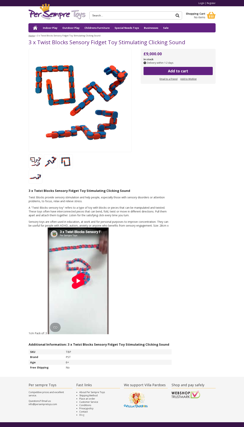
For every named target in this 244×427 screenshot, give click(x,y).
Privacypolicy (86, 408)
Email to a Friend (168, 79)
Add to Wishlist (188, 79)
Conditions (85, 405)
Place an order (87, 398)
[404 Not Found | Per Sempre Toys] (35, 27)
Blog (81, 415)
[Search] (177, 16)
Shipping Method (88, 395)
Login (201, 3)
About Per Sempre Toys (92, 392)
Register (211, 3)
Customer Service (88, 402)
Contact (83, 411)
